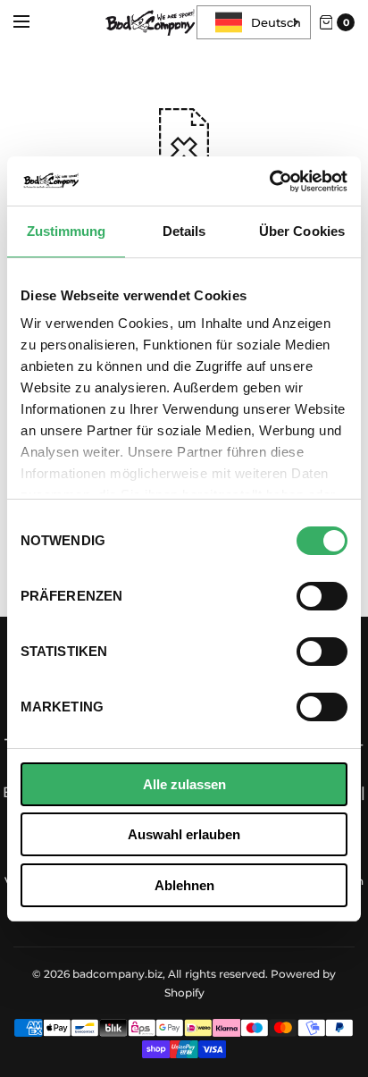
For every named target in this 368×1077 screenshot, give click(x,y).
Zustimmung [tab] (66, 231)
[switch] (322, 596)
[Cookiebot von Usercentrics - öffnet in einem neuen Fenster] (269, 181)
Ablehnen (184, 885)
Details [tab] (184, 231)
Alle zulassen (184, 784)
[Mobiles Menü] (33, 22)
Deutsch (276, 22)
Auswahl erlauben (184, 834)
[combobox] (254, 22)
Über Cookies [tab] (302, 231)
